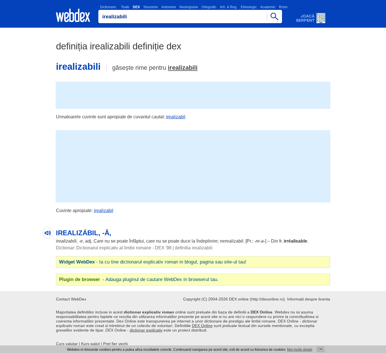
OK (320, 349)
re (258, 241)
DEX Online (202, 325)
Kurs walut (90, 343)
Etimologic (249, 7)
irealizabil (175, 116)
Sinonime (150, 7)
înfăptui (136, 241)
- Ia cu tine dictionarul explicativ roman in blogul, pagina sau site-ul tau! (152, 262)
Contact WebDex (71, 299)
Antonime (168, 7)
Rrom (283, 7)
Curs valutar (67, 343)
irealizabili (183, 67)
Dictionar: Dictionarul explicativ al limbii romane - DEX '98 (114, 247)
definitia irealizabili (193, 247)
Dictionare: (108, 7)
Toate (125, 7)
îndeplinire (207, 241)
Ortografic (208, 7)
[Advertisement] (193, 94)
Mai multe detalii (299, 350)
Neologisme (188, 7)
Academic (268, 7)
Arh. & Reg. (228, 7)
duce (185, 241)
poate (122, 241)
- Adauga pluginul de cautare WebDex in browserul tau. (138, 279)
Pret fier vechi (115, 343)
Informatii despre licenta (308, 299)
